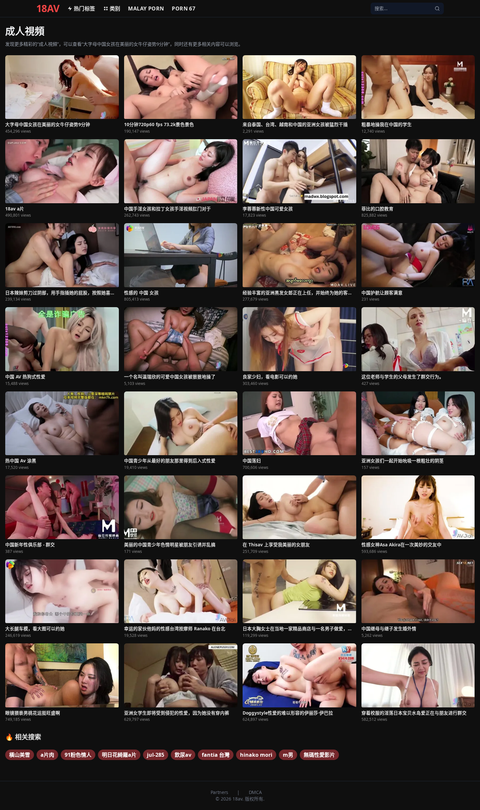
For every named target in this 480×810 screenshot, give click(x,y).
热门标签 (84, 8)
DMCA (255, 792)
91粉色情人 (78, 754)
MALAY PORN (146, 8)
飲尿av (183, 754)
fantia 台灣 (216, 754)
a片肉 (47, 754)
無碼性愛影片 (319, 754)
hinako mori (256, 754)
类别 (115, 8)
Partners (220, 792)
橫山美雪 (19, 754)
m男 (288, 754)
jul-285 (155, 754)
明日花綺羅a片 (119, 754)
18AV (47, 8)
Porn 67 (183, 8)
